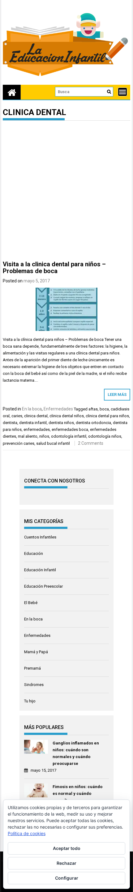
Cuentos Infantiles (40, 537)
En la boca (32, 408)
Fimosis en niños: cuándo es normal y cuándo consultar (77, 793)
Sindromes (34, 684)
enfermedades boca (70, 429)
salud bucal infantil (53, 443)
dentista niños (61, 422)
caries (16, 416)
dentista (10, 422)
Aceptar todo (66, 848)
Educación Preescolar (43, 586)
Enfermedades (58, 408)
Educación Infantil (40, 570)
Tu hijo (30, 701)
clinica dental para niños (107, 416)
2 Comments (90, 443)
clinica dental (36, 416)
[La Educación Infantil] (12, 92)
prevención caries (18, 443)
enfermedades (37, 429)
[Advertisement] (66, 191)
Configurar (66, 878)
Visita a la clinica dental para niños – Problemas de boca (54, 267)
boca (104, 409)
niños (44, 436)
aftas (93, 409)
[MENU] (122, 92)
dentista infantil (33, 422)
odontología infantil (68, 436)
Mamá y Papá (36, 652)
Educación (33, 553)
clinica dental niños (66, 416)
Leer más (117, 394)
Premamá (32, 668)
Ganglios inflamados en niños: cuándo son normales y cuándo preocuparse (76, 753)
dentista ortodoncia (93, 422)
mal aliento (27, 436)
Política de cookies (26, 833)
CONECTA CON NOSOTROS (54, 481)
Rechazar (66, 863)
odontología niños (104, 436)
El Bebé (30, 602)
